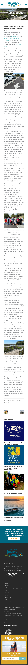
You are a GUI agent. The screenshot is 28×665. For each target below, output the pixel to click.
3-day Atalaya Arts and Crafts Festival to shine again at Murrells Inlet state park (13, 493)
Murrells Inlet (15, 36)
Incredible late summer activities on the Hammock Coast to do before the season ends (14, 519)
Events (6, 583)
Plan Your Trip (8, 597)
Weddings (7, 595)
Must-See (7, 585)
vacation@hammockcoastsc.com (13, 570)
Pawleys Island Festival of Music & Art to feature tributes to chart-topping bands (13, 468)
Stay (6, 587)
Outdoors (7, 592)
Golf (6, 594)
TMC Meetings (8, 601)
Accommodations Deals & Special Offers (14, 588)
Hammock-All (12, 400)
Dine (6, 590)
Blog (6, 599)
